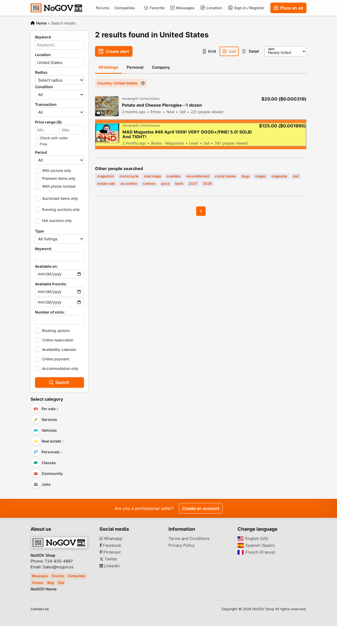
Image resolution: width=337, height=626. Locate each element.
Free (43, 144)
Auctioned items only (60, 198)
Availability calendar (59, 349)
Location (214, 8)
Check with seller (54, 138)
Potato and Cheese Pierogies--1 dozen (162, 105)
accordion (129, 183)
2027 (193, 183)
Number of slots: (50, 312)
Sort (271, 49)
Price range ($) (48, 122)
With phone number (59, 186)
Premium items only (59, 178)
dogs (245, 176)
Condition (44, 87)
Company (161, 67)
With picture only (56, 170)
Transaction (46, 104)
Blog (50, 583)
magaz (260, 176)
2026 (207, 183)
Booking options (56, 330)
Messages (185, 8)
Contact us (40, 609)
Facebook (111, 545)
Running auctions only (61, 209)
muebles (173, 176)
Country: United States (117, 83)
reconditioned (197, 176)
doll (296, 176)
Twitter (110, 559)
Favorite (157, 8)
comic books (225, 176)
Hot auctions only (57, 220)
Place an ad (291, 8)
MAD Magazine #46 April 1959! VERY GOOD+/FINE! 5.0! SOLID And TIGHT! (187, 134)
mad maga (152, 176)
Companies (124, 8)
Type (39, 231)
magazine (279, 176)
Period (41, 152)
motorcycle (129, 176)
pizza (165, 183)
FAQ (61, 583)
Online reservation (57, 340)
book (179, 183)
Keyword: (43, 249)
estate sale (106, 183)
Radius (41, 72)
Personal (135, 67)
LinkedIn (111, 566)
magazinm (105, 176)
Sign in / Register (248, 8)
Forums (103, 8)
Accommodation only (60, 368)
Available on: (46, 266)
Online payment (55, 359)
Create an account (200, 508)
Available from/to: (51, 284)
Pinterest (111, 552)
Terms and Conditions (189, 538)
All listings (108, 67)
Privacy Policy (181, 545)
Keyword (43, 37)
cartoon (149, 183)
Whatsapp (112, 538)
